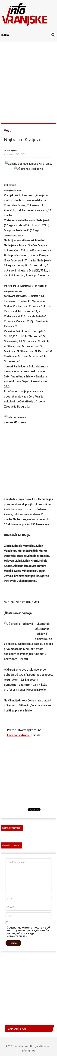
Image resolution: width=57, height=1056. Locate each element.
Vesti (7, 130)
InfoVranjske (21, 1046)
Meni (4, 35)
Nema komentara (11, 827)
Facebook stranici (18, 735)
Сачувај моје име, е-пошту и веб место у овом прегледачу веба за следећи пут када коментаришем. (28, 932)
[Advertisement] (28, 81)
